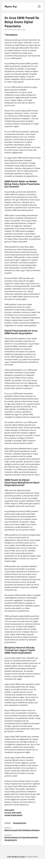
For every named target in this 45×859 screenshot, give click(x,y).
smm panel (9, 810)
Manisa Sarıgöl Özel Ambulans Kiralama (22, 830)
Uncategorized (19, 823)
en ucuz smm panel (12, 812)
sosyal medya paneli (13, 815)
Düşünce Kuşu (10, 6)
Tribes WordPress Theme (16, 857)
